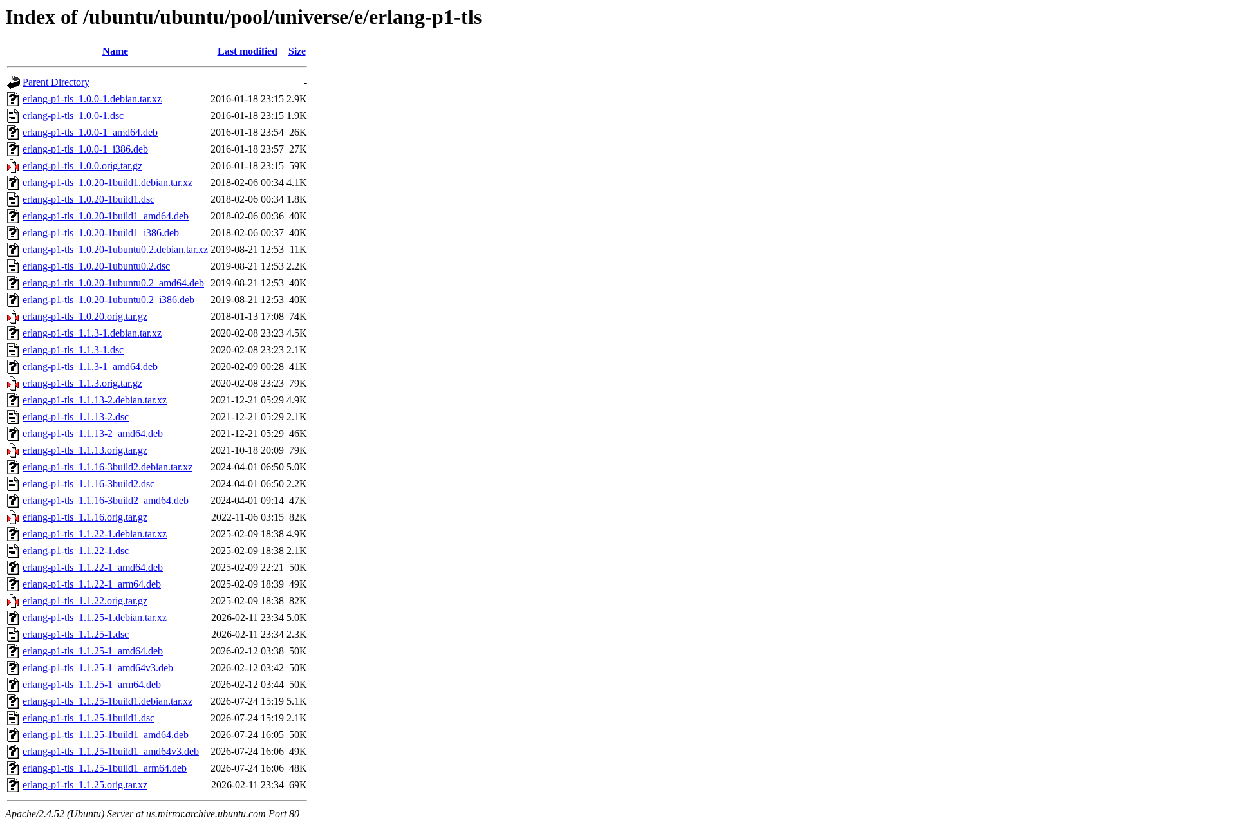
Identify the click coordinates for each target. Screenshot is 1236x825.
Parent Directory (56, 82)
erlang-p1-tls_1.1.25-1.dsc (76, 634)
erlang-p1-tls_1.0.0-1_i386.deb (85, 149)
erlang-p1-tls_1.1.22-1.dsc (76, 550)
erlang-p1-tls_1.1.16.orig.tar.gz (85, 517)
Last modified (247, 51)
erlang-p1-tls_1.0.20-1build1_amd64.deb (106, 215)
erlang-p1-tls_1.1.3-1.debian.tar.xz (92, 333)
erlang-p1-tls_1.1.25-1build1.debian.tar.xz (107, 701)
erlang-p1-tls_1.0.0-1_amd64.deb (90, 132)
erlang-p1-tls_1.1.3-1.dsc (73, 349)
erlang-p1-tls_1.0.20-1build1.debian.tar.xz (107, 182)
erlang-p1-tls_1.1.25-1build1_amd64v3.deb (111, 751)
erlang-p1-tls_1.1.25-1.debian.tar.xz (95, 617)
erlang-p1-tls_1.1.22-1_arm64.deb (92, 584)
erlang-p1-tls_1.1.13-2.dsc (76, 416)
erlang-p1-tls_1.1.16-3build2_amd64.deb (106, 500)
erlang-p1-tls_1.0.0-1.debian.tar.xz (92, 98)
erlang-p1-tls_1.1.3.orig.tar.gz (82, 383)
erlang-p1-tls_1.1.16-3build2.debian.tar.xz (107, 466)
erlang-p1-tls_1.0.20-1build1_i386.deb (101, 232)
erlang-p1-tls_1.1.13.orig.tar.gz (85, 450)
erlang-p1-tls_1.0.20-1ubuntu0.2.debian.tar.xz (115, 249)
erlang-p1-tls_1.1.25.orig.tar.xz (85, 784)
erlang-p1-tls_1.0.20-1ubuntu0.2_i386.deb (108, 299)
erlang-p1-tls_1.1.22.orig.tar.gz (85, 600)
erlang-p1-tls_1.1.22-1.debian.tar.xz (95, 533)
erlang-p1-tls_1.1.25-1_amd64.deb (93, 650)
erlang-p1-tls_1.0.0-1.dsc (73, 115)
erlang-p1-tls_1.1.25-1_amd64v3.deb (98, 667)
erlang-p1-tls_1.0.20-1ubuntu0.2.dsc (96, 266)
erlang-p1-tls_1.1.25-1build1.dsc (88, 717)
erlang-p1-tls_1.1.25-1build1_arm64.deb (105, 768)
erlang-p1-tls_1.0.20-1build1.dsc (88, 199)
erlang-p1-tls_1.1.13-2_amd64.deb (93, 433)
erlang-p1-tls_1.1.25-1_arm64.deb (92, 684)
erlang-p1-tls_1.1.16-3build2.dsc (88, 483)
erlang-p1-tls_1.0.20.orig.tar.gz (85, 316)
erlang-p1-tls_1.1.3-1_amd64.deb (90, 366)
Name (115, 51)
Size (297, 51)
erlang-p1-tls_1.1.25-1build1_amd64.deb (106, 734)
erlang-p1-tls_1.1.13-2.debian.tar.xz (95, 399)
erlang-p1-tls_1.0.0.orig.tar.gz (82, 165)
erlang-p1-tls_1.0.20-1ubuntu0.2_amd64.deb (113, 282)
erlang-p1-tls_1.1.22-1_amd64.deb (93, 567)
